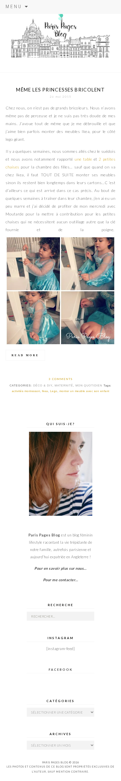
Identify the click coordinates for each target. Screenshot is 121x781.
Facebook (61, 669)
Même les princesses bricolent (60, 90)
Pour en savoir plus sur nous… (60, 568)
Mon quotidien (88, 385)
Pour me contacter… (60, 580)
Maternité (64, 385)
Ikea (45, 391)
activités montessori (26, 391)
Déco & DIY (42, 385)
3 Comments (61, 379)
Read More (25, 355)
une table (83, 159)
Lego (53, 391)
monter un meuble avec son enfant (84, 391)
